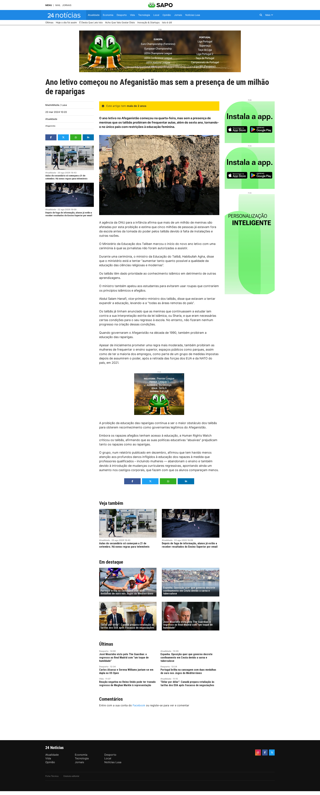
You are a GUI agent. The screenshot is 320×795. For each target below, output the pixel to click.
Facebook (139, 705)
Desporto (103, 651)
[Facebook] (265, 752)
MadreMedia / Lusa (56, 105)
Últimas (106, 644)
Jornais (66, 5)
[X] (272, 752)
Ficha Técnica (51, 776)
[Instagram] (258, 752)
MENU (48, 5)
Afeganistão (50, 126)
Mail (57, 5)
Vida (101, 678)
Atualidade (51, 119)
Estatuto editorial (71, 776)
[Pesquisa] (261, 15)
